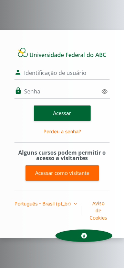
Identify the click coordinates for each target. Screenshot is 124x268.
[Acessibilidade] (83, 236)
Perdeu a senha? (62, 131)
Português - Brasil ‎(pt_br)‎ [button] (43, 203)
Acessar (62, 113)
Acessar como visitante (62, 172)
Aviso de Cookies (98, 210)
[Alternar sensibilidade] (105, 92)
